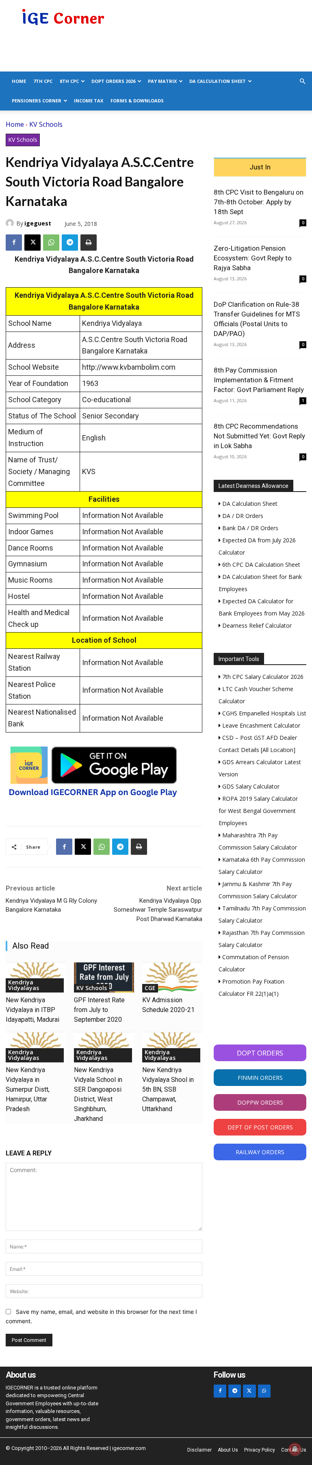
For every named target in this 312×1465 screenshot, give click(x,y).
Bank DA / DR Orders (249, 528)
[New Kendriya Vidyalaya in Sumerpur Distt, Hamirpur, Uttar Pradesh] (36, 1047)
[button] (302, 81)
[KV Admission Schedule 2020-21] (172, 977)
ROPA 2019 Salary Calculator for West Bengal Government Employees (258, 811)
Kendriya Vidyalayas (23, 985)
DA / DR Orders (242, 516)
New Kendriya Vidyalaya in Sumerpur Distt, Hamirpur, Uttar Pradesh (28, 1089)
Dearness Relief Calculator (256, 625)
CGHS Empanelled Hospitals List (263, 713)
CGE (150, 988)
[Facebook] (14, 242)
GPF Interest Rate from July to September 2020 (99, 1009)
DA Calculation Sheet (217, 81)
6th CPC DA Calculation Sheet (260, 564)
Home (19, 81)
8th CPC (69, 81)
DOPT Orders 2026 (113, 81)
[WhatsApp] (51, 242)
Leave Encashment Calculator (260, 725)
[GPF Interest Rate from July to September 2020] (104, 977)
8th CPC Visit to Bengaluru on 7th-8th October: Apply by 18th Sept (258, 202)
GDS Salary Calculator (250, 786)
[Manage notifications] (294, 1449)
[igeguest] (11, 223)
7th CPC (42, 81)
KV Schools (46, 124)
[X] (32, 242)
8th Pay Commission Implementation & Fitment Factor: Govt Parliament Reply (259, 380)
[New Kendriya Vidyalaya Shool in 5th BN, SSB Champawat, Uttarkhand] (172, 1047)
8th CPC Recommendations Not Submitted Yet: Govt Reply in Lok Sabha (259, 436)
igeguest (37, 223)
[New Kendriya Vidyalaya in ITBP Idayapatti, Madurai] (36, 977)
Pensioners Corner (36, 101)
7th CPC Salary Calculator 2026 (262, 676)
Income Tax (88, 101)
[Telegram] (70, 242)
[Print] (88, 242)
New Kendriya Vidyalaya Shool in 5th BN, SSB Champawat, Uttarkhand (168, 1089)
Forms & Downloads (137, 101)
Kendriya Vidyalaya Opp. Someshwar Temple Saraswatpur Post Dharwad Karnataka (158, 910)
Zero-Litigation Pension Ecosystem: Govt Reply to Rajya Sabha (253, 258)
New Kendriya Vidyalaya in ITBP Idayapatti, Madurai (32, 1009)
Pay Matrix (162, 81)
